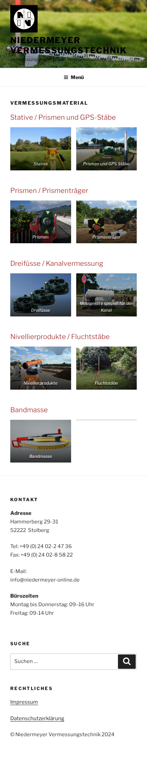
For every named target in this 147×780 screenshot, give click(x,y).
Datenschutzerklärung (37, 718)
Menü (77, 77)
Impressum (24, 702)
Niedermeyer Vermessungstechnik (68, 45)
